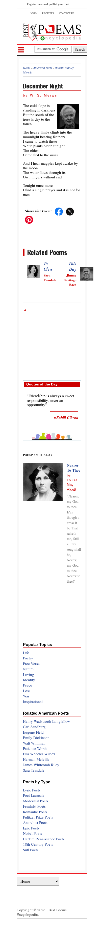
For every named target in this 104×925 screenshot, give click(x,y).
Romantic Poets (35, 811)
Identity (29, 679)
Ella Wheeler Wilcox (39, 753)
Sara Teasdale (33, 770)
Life (26, 652)
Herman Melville (36, 759)
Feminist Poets (34, 806)
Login (33, 13)
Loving (28, 674)
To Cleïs (48, 266)
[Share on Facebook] (59, 210)
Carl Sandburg (34, 726)
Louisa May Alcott (72, 484)
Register (48, 13)
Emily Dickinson (36, 737)
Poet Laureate (33, 795)
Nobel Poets (32, 833)
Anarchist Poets (35, 822)
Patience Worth (35, 748)
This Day (72, 266)
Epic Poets (31, 827)
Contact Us (66, 13)
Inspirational (33, 701)
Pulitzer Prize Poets (38, 817)
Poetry (28, 657)
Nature (28, 668)
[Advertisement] (52, 342)
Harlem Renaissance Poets (43, 838)
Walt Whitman (34, 743)
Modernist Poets (35, 800)
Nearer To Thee (73, 467)
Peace (27, 685)
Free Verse (31, 663)
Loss (26, 690)
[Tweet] (70, 210)
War (26, 695)
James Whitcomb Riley (41, 764)
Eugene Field (33, 732)
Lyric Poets (31, 789)
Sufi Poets (30, 849)
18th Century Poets (38, 844)
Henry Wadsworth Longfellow (46, 721)
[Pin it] (29, 218)
